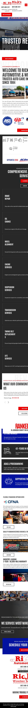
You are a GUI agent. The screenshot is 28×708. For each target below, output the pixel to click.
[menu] (26, 5)
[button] (8, 402)
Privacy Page (13, 706)
